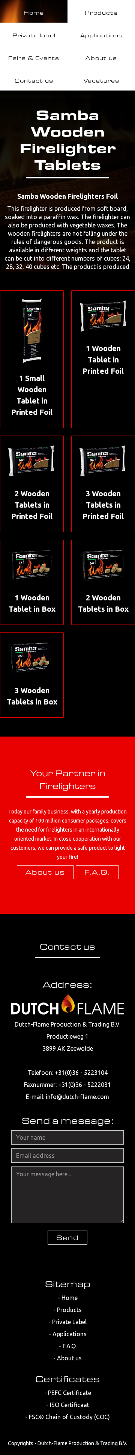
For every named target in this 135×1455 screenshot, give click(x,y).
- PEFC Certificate (67, 1392)
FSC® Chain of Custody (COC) (69, 1417)
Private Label (69, 1321)
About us (45, 872)
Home (70, 1297)
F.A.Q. (97, 872)
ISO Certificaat (69, 1404)
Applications (69, 1334)
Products (69, 1309)
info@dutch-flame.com (77, 1096)
